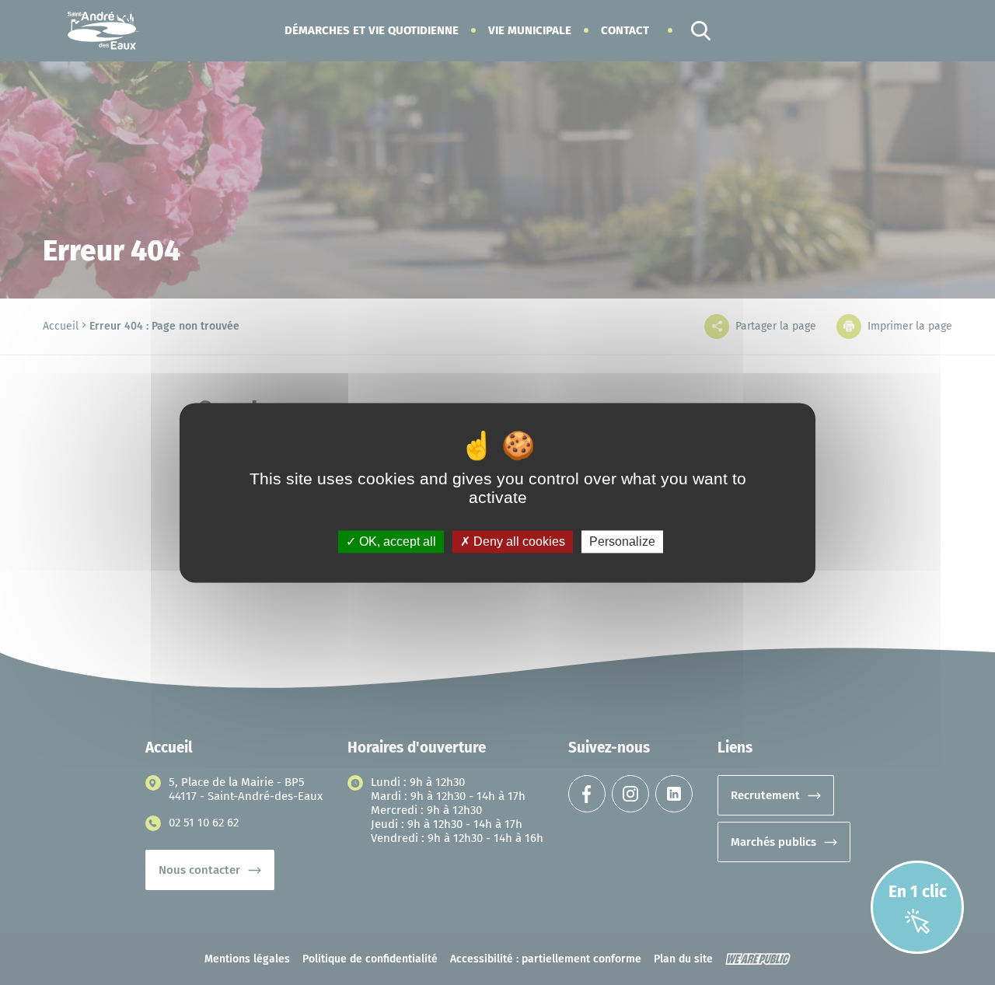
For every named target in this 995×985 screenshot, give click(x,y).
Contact (625, 30)
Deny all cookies (517, 541)
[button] (372, 30)
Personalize (622, 541)
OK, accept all (396, 541)
